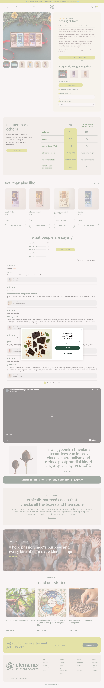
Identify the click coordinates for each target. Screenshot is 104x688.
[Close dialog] (81, 330)
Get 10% (67, 348)
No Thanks (67, 353)
